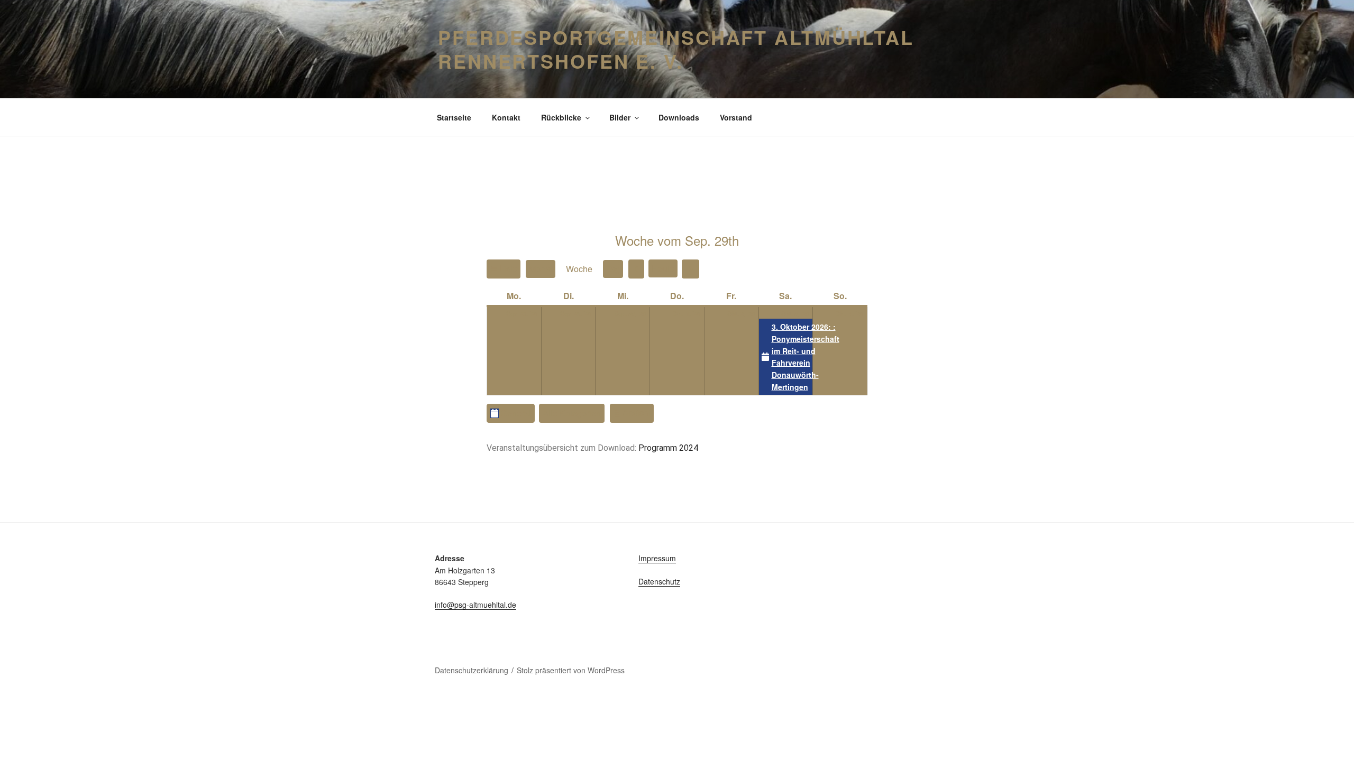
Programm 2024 (668, 448)
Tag (613, 269)
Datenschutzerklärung (471, 670)
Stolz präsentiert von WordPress (571, 670)
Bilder (619, 117)
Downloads (678, 117)
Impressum (657, 558)
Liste (509, 270)
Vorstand (736, 117)
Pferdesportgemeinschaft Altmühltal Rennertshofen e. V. (676, 49)
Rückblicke (561, 117)
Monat (540, 269)
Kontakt (506, 117)
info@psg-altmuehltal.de (475, 604)
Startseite (454, 117)
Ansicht (638, 412)
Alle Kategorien (572, 413)
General (516, 413)
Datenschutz (659, 581)
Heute (663, 268)
